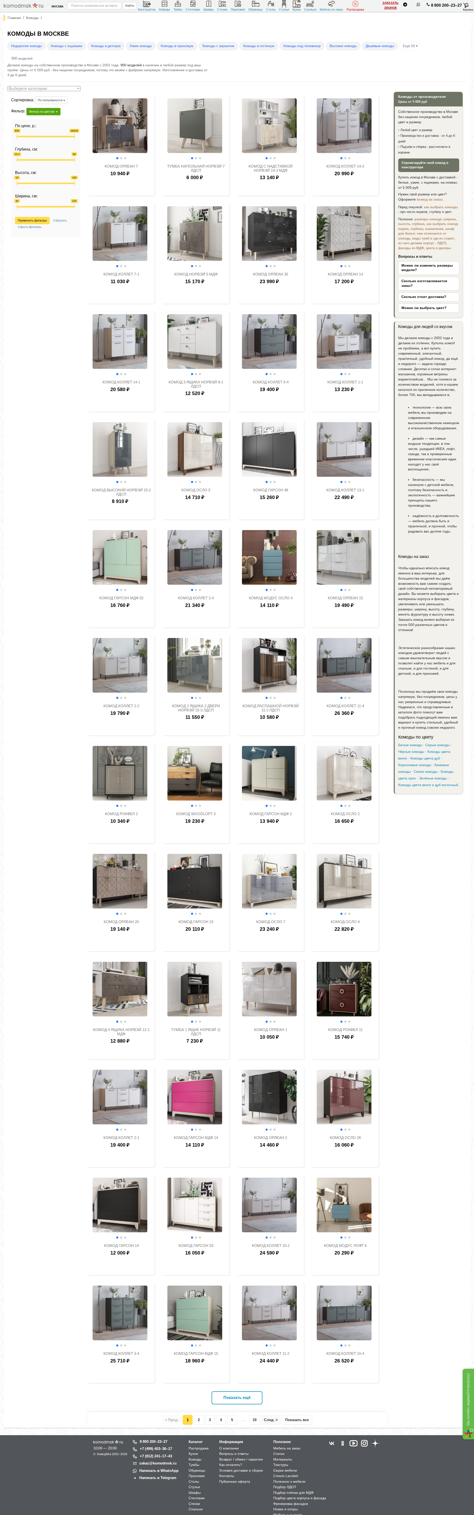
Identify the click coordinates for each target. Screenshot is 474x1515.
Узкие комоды (141, 46)
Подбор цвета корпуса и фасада (299, 1498)
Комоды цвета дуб (425, 758)
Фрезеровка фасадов (290, 1504)
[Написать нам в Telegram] (405, 5)
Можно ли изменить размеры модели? (427, 268)
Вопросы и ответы (234, 1454)
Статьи (278, 1454)
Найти (129, 5)
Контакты (226, 1476)
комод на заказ (430, 199)
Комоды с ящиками (66, 46)
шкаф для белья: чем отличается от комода (426, 233)
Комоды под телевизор (302, 46)
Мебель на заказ (331, 9)
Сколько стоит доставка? (423, 297)
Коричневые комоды (414, 765)
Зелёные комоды (433, 778)
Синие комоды (425, 772)
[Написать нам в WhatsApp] (418, 5)
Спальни (310, 9)
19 (255, 1420)
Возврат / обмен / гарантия (241, 1459)
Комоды (164, 9)
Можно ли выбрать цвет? (424, 308)
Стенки (222, 9)
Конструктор (147, 9)
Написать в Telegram (157, 1478)
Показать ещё (237, 1397)
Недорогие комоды (26, 46)
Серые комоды (437, 745)
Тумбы (178, 9)
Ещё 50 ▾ (410, 46)
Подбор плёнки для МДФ (293, 1493)
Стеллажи (193, 9)
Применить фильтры (32, 220)
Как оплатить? (230, 1465)
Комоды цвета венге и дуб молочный (428, 785)
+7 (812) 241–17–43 (156, 1456)
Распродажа (355, 9)
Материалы (282, 1459)
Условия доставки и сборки (241, 1470)
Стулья (284, 9)
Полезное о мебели (289, 1481)
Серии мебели (285, 1470)
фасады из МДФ (411, 248)
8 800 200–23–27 (446, 5)
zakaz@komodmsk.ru (158, 1463)
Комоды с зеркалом (218, 46)
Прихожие (238, 9)
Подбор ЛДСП (284, 1487)
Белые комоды (410, 745)
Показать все (297, 1420)
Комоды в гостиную (259, 46)
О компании (229, 1448)
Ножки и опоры (285, 1509)
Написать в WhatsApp (158, 1470)
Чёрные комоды (411, 752)
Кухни (297, 9)
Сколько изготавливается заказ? (424, 283)
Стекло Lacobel (285, 1476)
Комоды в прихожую (177, 46)
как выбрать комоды (441, 207)
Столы (271, 9)
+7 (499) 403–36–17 (156, 1448)
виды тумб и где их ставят (433, 238)
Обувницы (255, 9)
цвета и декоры (438, 248)
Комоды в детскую (106, 46)
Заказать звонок (390, 5)
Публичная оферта (234, 1481)
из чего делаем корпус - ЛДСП (422, 243)
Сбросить (60, 220)
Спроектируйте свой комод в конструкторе (425, 165)
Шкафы (208, 9)
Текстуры (280, 1465)
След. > (271, 1420)
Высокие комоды (343, 46)
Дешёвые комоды (380, 46)
